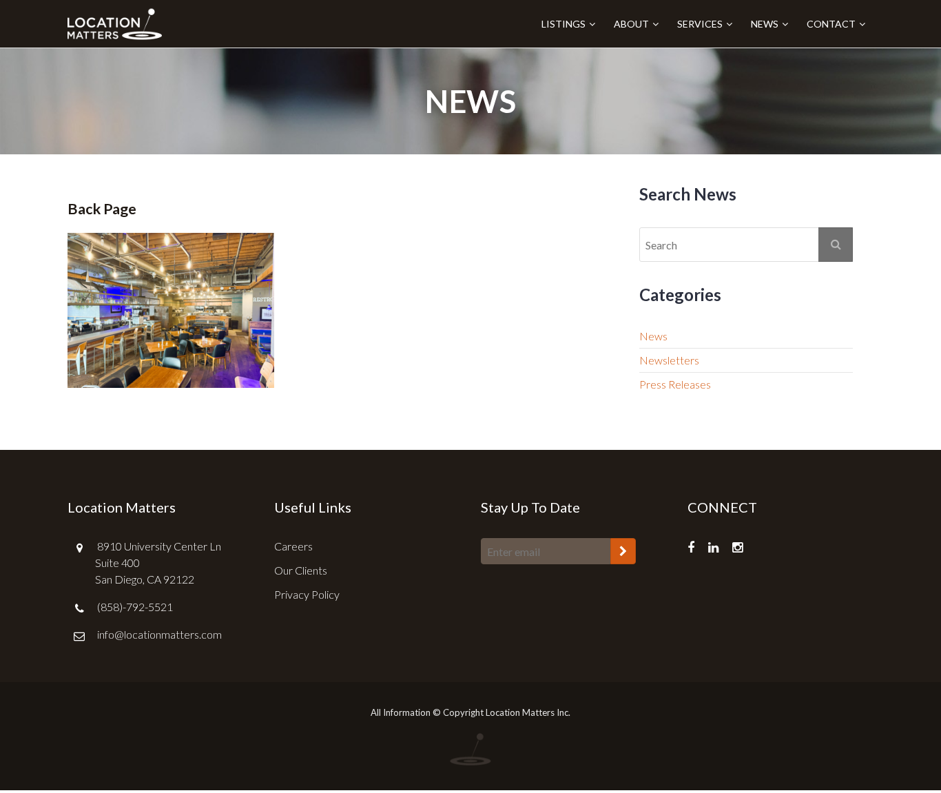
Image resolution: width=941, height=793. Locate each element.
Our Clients (300, 570)
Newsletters (669, 360)
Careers (293, 546)
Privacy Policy (307, 594)
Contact (831, 24)
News (764, 24)
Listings (563, 24)
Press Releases (675, 384)
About (631, 24)
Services (700, 24)
